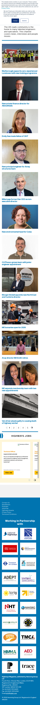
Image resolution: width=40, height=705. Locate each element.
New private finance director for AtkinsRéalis (15, 104)
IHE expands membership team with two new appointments (19, 389)
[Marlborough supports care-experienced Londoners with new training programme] (20, 56)
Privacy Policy (5, 8)
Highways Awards (8, 510)
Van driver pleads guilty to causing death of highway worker (19, 422)
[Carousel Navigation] (33, 480)
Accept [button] (15, 21)
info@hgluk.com (11, 693)
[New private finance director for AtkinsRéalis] (20, 88)
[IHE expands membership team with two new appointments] (20, 373)
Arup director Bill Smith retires (15, 358)
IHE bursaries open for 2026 (14, 327)
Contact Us (5, 503)
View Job (8, 473)
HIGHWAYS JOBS (21, 436)
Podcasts (5, 507)
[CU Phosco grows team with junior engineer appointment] (20, 247)
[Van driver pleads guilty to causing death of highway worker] (20, 406)
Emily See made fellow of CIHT (15, 136)
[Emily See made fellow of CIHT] (20, 121)
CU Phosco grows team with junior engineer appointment (16, 263)
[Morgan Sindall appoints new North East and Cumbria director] (20, 280)
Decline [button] (24, 21)
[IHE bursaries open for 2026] (20, 312)
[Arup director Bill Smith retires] (20, 343)
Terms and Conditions (9, 514)
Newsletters (6, 505)
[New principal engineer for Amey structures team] (20, 152)
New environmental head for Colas (17, 231)
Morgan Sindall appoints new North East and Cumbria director (19, 296)
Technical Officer (9, 452)
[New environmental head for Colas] (20, 217)
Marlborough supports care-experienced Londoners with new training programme (19, 72)
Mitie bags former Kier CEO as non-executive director (17, 200)
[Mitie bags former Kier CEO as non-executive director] (20, 184)
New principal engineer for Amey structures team (16, 167)
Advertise (5, 508)
